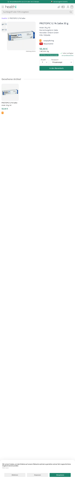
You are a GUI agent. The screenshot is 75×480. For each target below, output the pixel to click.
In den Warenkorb (56, 68)
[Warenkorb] (71, 6)
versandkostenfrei (67, 55)
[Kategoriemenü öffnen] (2, 7)
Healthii (4, 18)
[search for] (71, 12)
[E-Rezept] (63, 7)
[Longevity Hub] (59, 7)
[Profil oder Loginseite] (68, 6)
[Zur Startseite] (11, 7)
